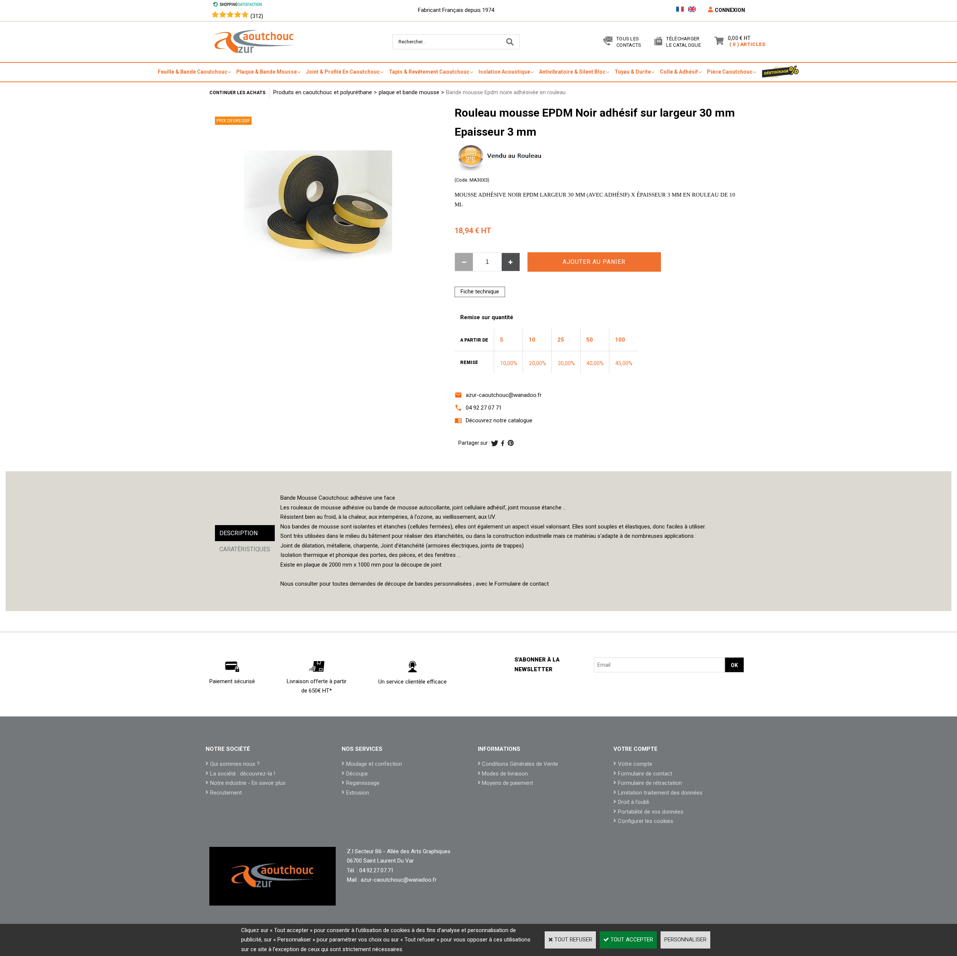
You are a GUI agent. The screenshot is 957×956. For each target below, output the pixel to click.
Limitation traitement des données (660, 792)
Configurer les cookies (645, 821)
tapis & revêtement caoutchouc (429, 72)
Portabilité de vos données (650, 811)
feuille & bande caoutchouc (192, 72)
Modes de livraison (505, 773)
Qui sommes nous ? (235, 764)
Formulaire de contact (645, 773)
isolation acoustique (504, 72)
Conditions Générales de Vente (520, 764)
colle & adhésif (679, 72)
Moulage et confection (374, 764)
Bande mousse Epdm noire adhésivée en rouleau (506, 92)
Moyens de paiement (507, 783)
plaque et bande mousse (409, 92)
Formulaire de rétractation (650, 783)
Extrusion (357, 792)
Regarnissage (362, 783)
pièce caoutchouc (730, 72)
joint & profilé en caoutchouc (343, 72)
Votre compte (635, 764)
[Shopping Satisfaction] (237, 5)
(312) (256, 16)
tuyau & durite (633, 72)
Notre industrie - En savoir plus (248, 783)
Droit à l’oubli (633, 802)
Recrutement (226, 792)
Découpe (357, 773)
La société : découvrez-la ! (242, 773)
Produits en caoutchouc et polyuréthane (322, 92)
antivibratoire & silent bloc (572, 72)
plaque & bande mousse (266, 72)
